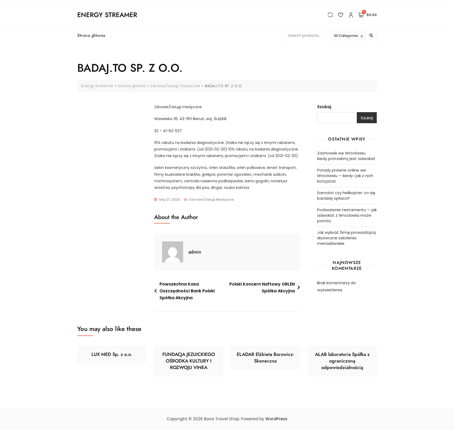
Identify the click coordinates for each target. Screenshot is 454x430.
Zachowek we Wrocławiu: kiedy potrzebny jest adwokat (346, 155)
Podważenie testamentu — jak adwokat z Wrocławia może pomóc (347, 215)
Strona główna (91, 35)
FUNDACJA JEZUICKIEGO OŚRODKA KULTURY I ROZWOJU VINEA (188, 361)
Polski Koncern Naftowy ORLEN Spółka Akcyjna (262, 287)
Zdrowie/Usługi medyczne (211, 199)
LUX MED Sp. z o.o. (111, 354)
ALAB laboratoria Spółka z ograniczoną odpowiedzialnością (342, 361)
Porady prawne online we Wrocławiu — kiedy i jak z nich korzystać (345, 175)
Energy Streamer (107, 14)
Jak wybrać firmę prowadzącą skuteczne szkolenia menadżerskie (346, 238)
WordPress (276, 419)
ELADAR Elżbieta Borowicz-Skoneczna (265, 357)
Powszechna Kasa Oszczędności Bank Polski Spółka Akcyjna (187, 291)
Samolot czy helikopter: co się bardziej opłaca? (346, 195)
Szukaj (324, 107)
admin (194, 251)
